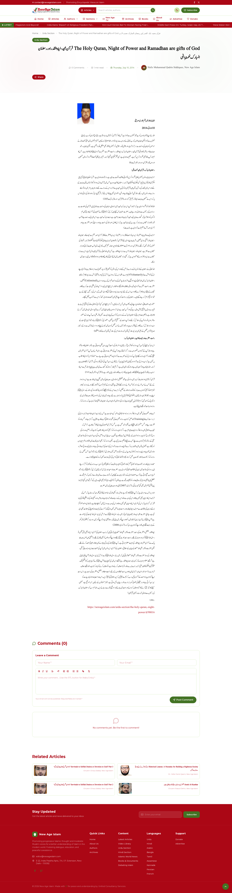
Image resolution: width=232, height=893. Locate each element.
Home (35, 33)
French (150, 874)
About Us (94, 844)
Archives (94, 852)
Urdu (149, 839)
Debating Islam (125, 865)
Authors (93, 848)
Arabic (150, 848)
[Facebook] (35, 870)
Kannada (151, 865)
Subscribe (192, 814)
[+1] (68, 671)
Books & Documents (128, 861)
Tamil (149, 856)
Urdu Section (48, 33)
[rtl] (58, 671)
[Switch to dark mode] (177, 10)
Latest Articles (125, 839)
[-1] (64, 671)
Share (40, 77)
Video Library (124, 844)
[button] (52, 671)
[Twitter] (41, 870)
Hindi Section (124, 852)
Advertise (180, 844)
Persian (150, 869)
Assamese (152, 861)
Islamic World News (127, 856)
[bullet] (77, 671)
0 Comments (78, 67)
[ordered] (73, 671)
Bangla (150, 852)
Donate (179, 839)
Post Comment (184, 700)
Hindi (149, 844)
